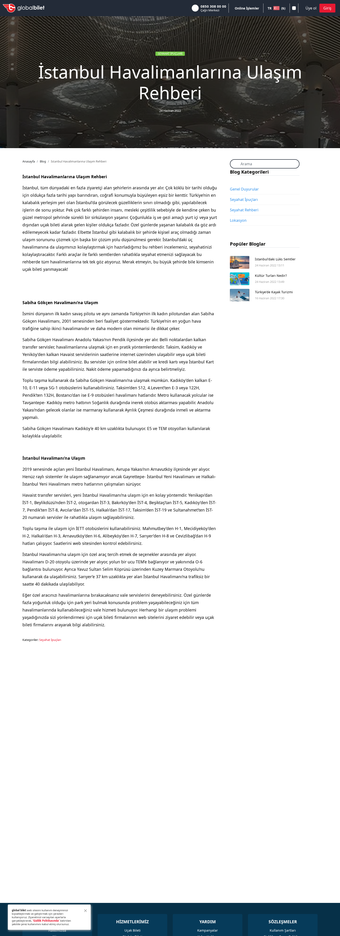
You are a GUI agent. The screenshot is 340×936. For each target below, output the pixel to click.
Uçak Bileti (132, 930)
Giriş (327, 8)
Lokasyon (238, 220)
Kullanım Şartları (283, 930)
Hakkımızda (57, 930)
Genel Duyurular (244, 189)
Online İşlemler (247, 8)
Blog (43, 161)
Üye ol (311, 8)
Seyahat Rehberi (244, 209)
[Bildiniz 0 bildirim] (294, 8)
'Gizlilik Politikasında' (46, 920)
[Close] (85, 911)
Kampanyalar (207, 930)
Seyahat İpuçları (170, 54)
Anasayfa (28, 161)
